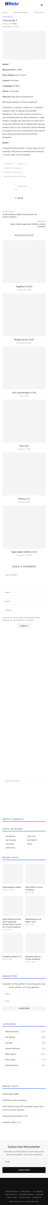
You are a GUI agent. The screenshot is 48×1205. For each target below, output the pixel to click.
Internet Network (21, 12)
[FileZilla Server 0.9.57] (24, 314)
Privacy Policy (24, 1197)
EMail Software (25, 1031)
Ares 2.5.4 (24, 446)
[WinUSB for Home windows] (35, 874)
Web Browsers (25, 1065)
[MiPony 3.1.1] (24, 474)
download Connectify (13, 172)
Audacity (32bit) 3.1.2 (12, 956)
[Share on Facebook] (24, 189)
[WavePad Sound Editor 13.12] (35, 906)
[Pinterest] (33, 3)
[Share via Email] (32, 189)
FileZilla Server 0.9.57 (24, 340)
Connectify (8, 164)
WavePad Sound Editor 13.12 (33, 920)
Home (5, 12)
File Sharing (25, 1037)
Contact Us (37, 1197)
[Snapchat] (38, 3)
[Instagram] (30, 3)
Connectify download (13, 168)
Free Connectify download (15, 176)
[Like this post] (19, 189)
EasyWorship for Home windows (33, 957)
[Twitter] (27, 3)
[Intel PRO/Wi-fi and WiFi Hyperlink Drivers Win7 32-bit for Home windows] (12, 906)
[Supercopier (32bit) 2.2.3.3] (24, 527)
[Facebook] (25, 3)
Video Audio (25, 1059)
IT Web (14, 24)
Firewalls (25, 1043)
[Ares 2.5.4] (24, 421)
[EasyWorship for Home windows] (35, 943)
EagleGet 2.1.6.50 (24, 286)
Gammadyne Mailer (11, 887)
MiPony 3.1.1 (24, 499)
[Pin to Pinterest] (29, 189)
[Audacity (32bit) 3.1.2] (12, 943)
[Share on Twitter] (26, 189)
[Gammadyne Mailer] (12, 874)
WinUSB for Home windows (34, 888)
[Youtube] (35, 3)
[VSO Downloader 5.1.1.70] (24, 367)
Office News (25, 1054)
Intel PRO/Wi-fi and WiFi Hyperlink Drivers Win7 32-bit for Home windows (11, 923)
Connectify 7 (22, 164)
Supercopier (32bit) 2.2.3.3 (24, 552)
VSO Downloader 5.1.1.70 (24, 393)
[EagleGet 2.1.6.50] (24, 261)
